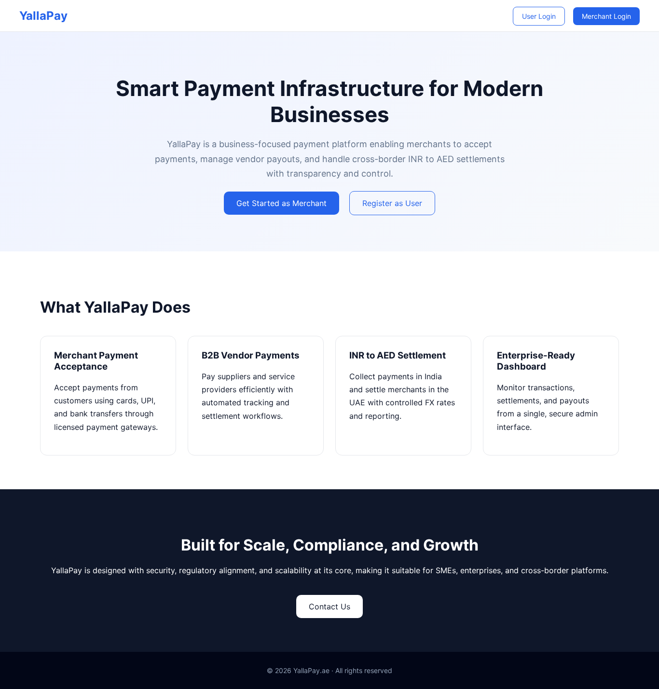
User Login (539, 16)
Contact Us (329, 606)
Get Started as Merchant (281, 203)
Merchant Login (606, 16)
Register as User (392, 203)
